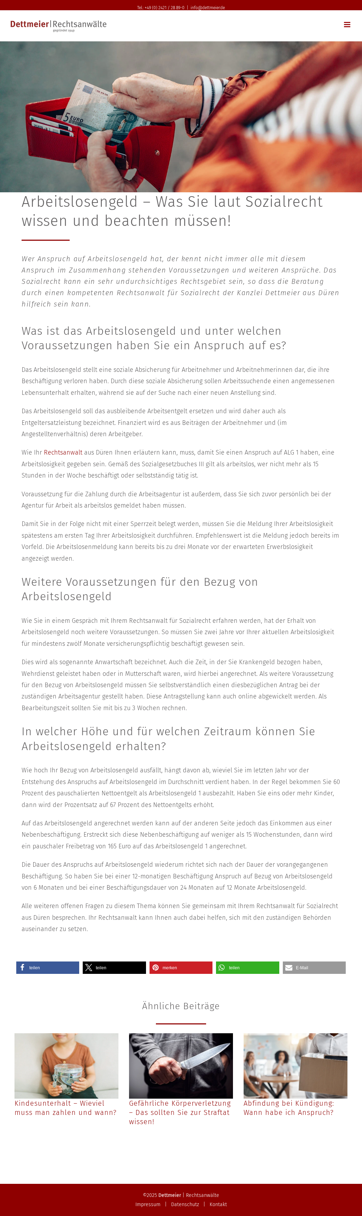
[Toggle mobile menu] (347, 24)
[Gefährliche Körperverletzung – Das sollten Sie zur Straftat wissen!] (181, 1066)
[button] (47, 967)
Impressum (147, 1205)
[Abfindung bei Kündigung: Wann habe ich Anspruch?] (296, 1066)
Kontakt (218, 1205)
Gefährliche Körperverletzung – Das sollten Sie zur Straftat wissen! (180, 1112)
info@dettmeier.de (208, 7)
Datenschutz (185, 1205)
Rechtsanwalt (63, 452)
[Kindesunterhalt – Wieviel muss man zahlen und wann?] (66, 1066)
